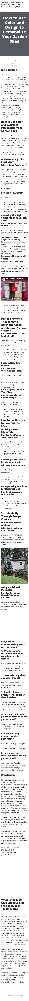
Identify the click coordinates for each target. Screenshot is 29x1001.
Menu (3, 10)
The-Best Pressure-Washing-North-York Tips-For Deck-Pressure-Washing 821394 (12, 4)
